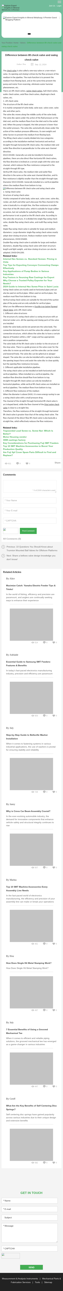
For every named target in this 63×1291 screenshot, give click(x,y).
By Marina (11, 880)
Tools (38, 1282)
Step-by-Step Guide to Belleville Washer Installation (27, 737)
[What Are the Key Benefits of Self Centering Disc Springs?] (31, 1124)
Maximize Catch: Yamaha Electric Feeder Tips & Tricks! (31, 587)
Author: (21, 64)
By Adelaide (12, 655)
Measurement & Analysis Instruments (20, 1278)
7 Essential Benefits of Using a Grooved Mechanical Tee (27, 1031)
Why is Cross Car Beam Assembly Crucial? (28, 811)
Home (16, 43)
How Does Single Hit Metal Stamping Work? (29, 963)
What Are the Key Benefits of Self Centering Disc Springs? (31, 1107)
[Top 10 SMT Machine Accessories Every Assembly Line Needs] (31, 905)
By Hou (10, 956)
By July (10, 728)
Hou (24, 64)
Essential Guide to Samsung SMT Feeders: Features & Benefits (28, 664)
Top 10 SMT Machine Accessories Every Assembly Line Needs (27, 889)
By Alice (10, 578)
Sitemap (48, 1282)
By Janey (10, 804)
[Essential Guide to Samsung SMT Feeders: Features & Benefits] (31, 677)
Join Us (52, 6)
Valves (23, 43)
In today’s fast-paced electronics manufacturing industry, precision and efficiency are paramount (29, 672)
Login (59, 6)
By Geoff (10, 1099)
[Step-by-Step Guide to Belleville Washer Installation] (31, 753)
